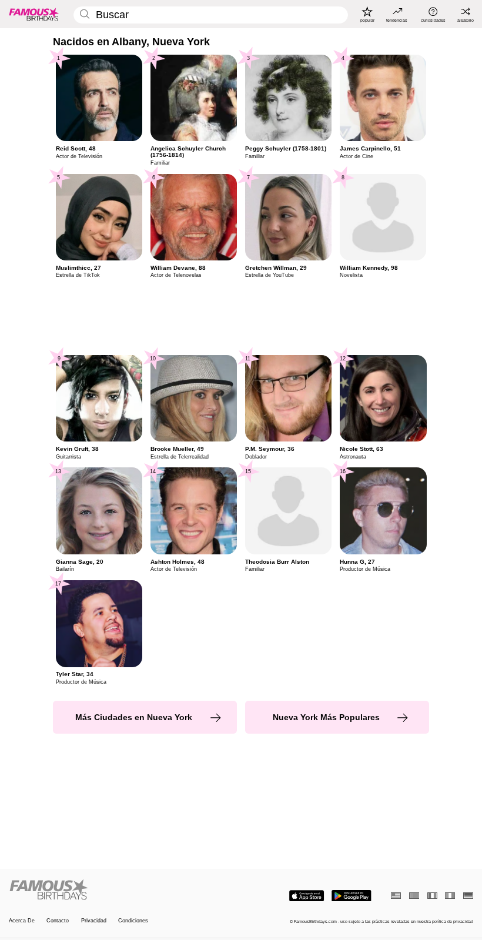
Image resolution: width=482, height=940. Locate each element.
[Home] (123, 890)
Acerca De (22, 921)
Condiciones (133, 921)
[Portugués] (414, 895)
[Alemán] (468, 895)
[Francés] (432, 895)
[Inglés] (396, 895)
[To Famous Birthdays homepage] (34, 14)
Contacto (57, 921)
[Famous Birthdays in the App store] (306, 896)
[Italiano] (450, 895)
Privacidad (93, 921)
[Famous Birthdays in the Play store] (351, 896)
